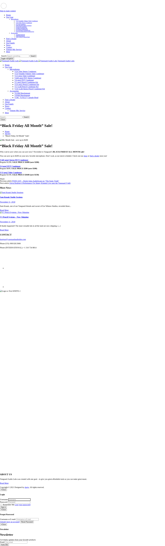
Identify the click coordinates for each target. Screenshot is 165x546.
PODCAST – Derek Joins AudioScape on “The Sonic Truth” (35, 181)
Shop (8, 52)
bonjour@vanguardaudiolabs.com (13, 239)
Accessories (14, 33)
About (8, 41)
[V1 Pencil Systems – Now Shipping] (14, 212)
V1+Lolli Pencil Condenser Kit (23, 30)
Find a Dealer (11, 39)
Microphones (14, 19)
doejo (27, 487)
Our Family (10, 43)
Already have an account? (10, 522)
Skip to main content (8, 11)
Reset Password (27, 522)
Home (8, 15)
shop (85, 156)
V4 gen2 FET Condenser (24, 80)
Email (2, 542)
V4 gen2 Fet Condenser (21, 26)
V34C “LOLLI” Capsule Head (23, 37)
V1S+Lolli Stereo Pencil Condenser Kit (25, 31)
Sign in (3, 507)
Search (3, 56)
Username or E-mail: (8, 519)
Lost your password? (23, 505)
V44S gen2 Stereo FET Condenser (14, 160)
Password (3, 502)
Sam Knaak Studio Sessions (11, 197)
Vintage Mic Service (14, 49)
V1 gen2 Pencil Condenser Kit (26, 82)
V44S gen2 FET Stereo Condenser (24, 25)
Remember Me (8, 505)
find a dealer (94, 156)
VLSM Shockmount (20, 34)
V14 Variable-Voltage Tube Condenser (27, 21)
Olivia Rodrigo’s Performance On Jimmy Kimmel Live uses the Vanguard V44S (40, 183)
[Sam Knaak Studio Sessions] (11, 192)
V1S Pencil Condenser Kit (22, 29)
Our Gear (9, 17)
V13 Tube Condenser (21, 24)
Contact (9, 47)
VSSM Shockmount (20, 35)
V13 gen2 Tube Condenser (24, 76)
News (8, 45)
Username (4, 499)
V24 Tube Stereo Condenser (24, 23)
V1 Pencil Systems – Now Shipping (14, 217)
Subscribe (4, 545)
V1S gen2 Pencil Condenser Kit (26, 84)
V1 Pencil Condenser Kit (21, 28)
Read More (4, 210)
